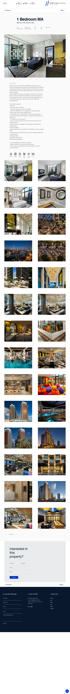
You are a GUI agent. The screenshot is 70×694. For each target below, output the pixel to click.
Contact (51, 608)
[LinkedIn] (30, 606)
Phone (11, 571)
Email (11, 567)
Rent (51, 602)
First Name (12, 563)
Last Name (23, 563)
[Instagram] (28, 606)
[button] (5, 3)
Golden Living (58, 3)
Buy (51, 600)
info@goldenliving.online (35, 600)
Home (51, 598)
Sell (51, 604)
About (51, 606)
